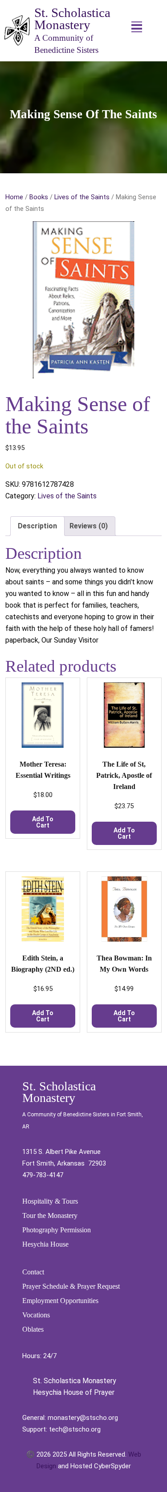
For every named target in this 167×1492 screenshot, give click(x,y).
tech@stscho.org (75, 1429)
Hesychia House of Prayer (72, 1392)
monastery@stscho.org (83, 1418)
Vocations (36, 1315)
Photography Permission (56, 1230)
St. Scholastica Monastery (72, 18)
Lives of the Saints (82, 197)
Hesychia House (45, 1244)
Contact (33, 1272)
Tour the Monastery (49, 1215)
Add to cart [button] (42, 822)
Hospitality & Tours (50, 1201)
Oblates (33, 1329)
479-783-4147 (42, 1175)
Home (14, 197)
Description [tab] (37, 526)
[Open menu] (136, 26)
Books (38, 197)
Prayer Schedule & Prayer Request (71, 1286)
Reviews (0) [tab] (88, 526)
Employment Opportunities (60, 1300)
